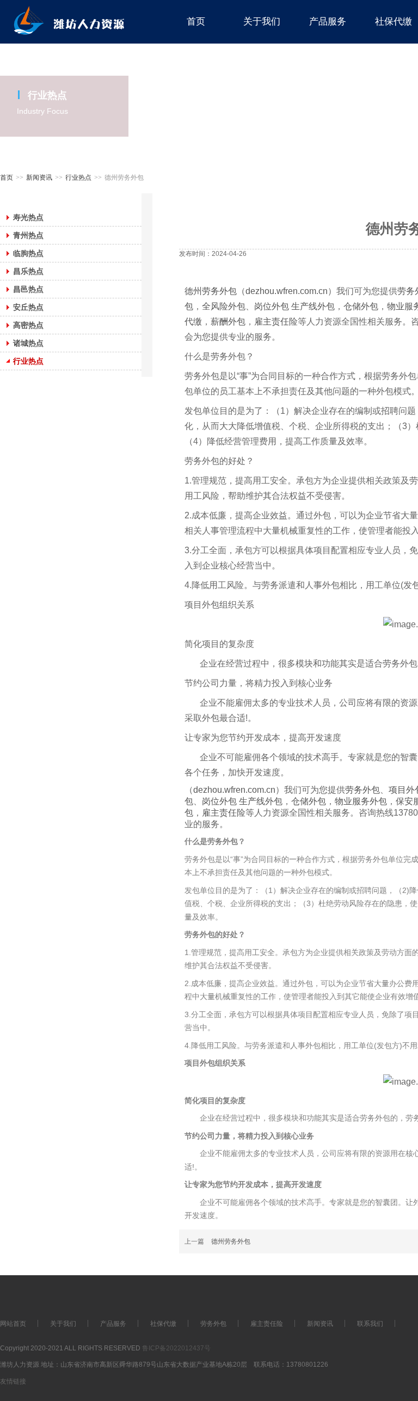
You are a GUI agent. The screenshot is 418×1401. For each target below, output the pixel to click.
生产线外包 (313, 306)
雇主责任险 (276, 321)
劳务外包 (362, 789)
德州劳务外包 (211, 291)
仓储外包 (360, 306)
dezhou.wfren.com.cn (286, 291)
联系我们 (370, 1323)
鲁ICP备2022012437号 (176, 1348)
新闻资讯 (39, 177)
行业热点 (78, 177)
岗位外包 (272, 306)
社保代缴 (163, 1323)
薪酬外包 (228, 321)
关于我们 (63, 1323)
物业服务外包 (361, 801)
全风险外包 (223, 306)
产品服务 (113, 1323)
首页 (6, 177)
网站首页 (13, 1323)
